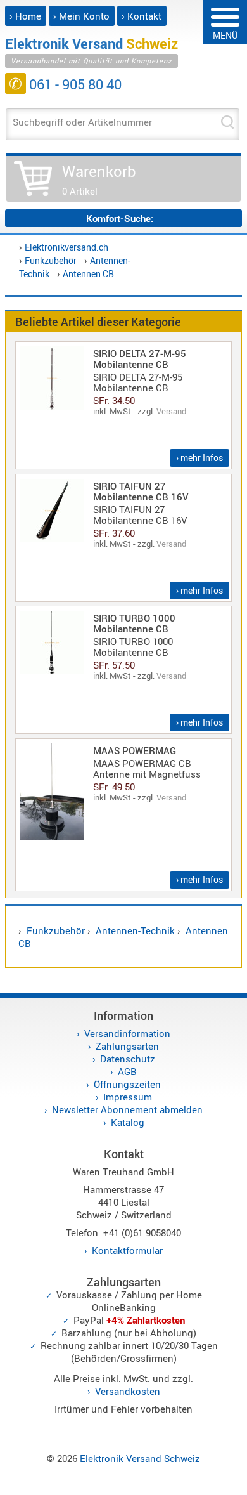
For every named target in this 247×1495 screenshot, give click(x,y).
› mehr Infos (199, 458)
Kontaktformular (127, 1250)
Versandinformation (127, 1033)
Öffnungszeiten (127, 1084)
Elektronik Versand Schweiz (140, 1458)
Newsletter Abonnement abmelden (127, 1109)
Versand (171, 411)
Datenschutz (127, 1058)
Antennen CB (88, 274)
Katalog (127, 1122)
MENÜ (225, 35)
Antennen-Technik (135, 930)
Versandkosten (127, 1391)
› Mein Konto (81, 16)
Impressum (127, 1096)
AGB (127, 1071)
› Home (25, 16)
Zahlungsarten (127, 1046)
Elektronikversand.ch (66, 247)
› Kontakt (142, 16)
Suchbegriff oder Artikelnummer (82, 121)
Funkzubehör (51, 260)
